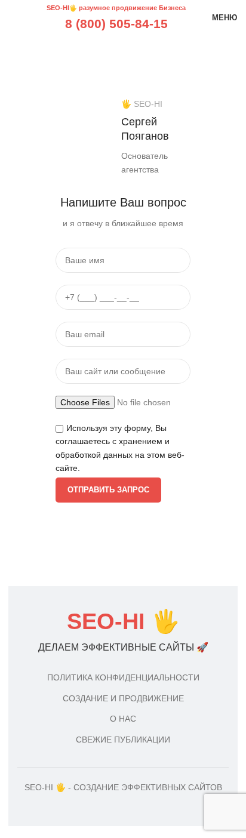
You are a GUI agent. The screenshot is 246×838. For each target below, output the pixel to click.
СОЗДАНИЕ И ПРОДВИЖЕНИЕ (123, 698)
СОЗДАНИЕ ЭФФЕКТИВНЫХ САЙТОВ (147, 787)
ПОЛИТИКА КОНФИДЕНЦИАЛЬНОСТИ (123, 677)
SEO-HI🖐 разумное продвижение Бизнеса (116, 7)
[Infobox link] (123, 632)
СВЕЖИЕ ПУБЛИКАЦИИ (123, 739)
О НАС (123, 718)
